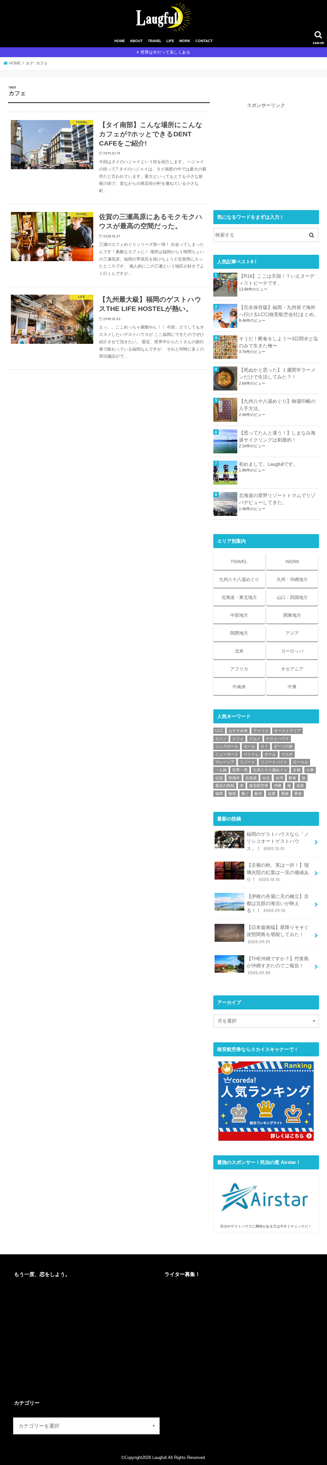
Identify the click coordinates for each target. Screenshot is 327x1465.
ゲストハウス (277, 738)
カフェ (238, 738)
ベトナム (251, 754)
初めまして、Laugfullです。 (268, 464)
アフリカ (239, 668)
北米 (239, 650)
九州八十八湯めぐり (239, 579)
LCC (219, 731)
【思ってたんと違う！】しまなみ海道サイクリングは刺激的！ (277, 436)
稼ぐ (245, 793)
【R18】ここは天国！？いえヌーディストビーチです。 (277, 280)
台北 (266, 778)
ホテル (270, 754)
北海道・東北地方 (239, 597)
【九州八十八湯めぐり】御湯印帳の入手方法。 (277, 405)
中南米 (239, 686)
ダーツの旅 (283, 746)
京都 (296, 770)
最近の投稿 (224, 785)
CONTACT (204, 41)
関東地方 (292, 615)
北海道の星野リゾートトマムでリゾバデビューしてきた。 (277, 499)
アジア (292, 633)
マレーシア (224, 762)
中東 (292, 686)
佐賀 (219, 778)
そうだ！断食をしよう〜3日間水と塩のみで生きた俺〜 (278, 342)
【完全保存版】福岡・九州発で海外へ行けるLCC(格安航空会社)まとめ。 (279, 311)
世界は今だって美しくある (165, 52)
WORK (184, 41)
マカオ (287, 754)
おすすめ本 (238, 731)
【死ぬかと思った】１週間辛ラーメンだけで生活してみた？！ (277, 373)
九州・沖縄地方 (292, 579)
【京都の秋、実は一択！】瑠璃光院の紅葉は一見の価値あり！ (278, 872)
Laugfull (159, 1457)
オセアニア (292, 668)
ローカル (300, 762)
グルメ (255, 738)
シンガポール (226, 746)
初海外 (234, 778)
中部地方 (239, 615)
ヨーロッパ (292, 650)
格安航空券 (258, 785)
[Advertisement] (266, 149)
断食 (292, 778)
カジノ (221, 738)
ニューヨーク (226, 754)
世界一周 (239, 770)
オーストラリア (287, 731)
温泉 (300, 785)
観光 (258, 793)
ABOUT (136, 41)
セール (249, 746)
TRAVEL (155, 41)
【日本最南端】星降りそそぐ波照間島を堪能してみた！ (278, 934)
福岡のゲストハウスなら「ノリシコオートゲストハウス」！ (278, 841)
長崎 (285, 793)
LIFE (170, 41)
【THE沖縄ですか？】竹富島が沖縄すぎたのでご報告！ (278, 965)
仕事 (310, 770)
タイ (264, 746)
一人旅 (221, 770)
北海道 (251, 778)
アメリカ (261, 731)
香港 (298, 793)
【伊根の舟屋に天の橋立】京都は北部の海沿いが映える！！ (278, 903)
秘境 (232, 793)
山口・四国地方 (292, 597)
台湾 (279, 778)
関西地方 (239, 633)
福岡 (219, 793)
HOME (119, 41)
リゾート (247, 762)
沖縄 (277, 785)
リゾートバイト (274, 762)
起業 (272, 793)
